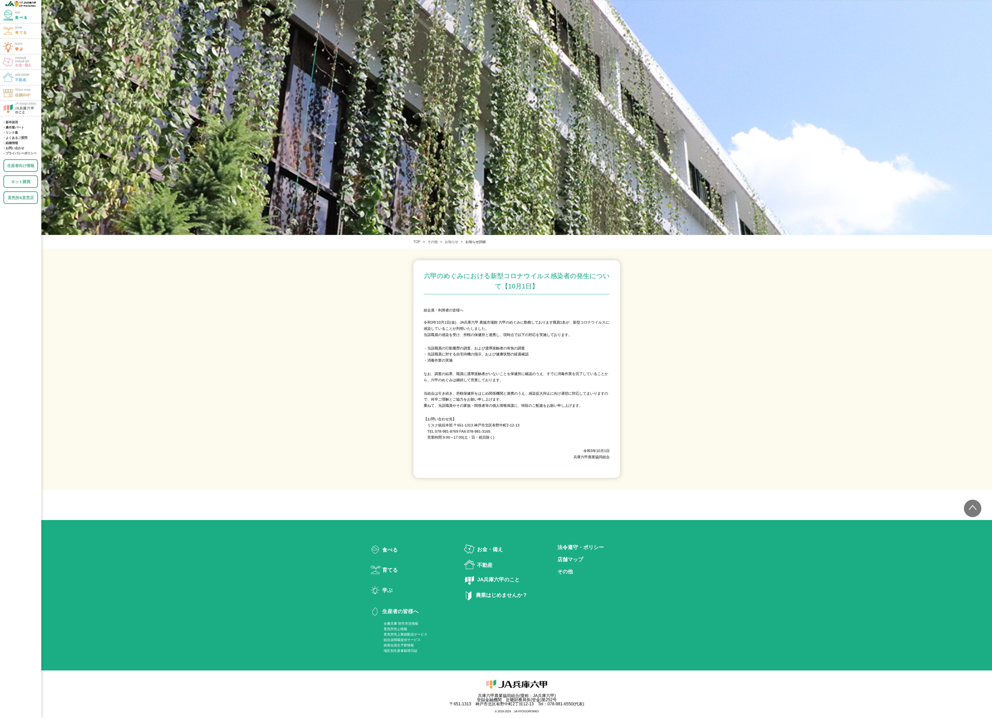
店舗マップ (570, 559)
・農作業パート (13, 127)
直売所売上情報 (395, 629)
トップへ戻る (973, 508)
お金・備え (20, 62)
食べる (20, 15)
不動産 (485, 565)
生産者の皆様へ (400, 611)
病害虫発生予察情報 (399, 645)
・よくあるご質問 (15, 138)
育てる (20, 31)
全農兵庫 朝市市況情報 (401, 623)
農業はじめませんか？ (502, 595)
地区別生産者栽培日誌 (400, 651)
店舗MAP (20, 93)
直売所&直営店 (21, 197)
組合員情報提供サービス (402, 640)
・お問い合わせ (13, 148)
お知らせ (451, 241)
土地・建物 (20, 77)
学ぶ (20, 46)
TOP (416, 241)
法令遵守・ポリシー (580, 547)
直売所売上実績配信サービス (405, 634)
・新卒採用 (10, 122)
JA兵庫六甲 (20, 4)
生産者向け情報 (20, 165)
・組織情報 (10, 143)
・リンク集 (10, 132)
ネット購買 (20, 181)
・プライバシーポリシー (20, 153)
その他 (433, 241)
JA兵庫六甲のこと (20, 108)
